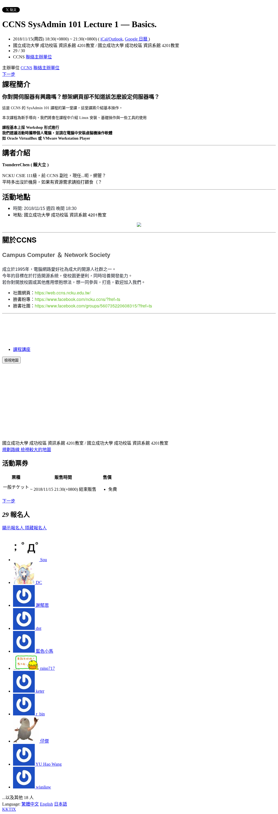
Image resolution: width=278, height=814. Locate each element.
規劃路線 (11, 449)
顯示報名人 (13, 528)
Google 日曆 (137, 39)
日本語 (60, 804)
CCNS (26, 67)
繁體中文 (30, 804)
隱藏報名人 (36, 528)
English (46, 804)
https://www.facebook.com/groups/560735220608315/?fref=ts (93, 306)
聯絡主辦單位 (39, 57)
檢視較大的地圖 (36, 449)
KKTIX (9, 809)
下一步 (8, 74)
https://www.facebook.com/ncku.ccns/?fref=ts (77, 299)
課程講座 (21, 349)
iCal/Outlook (111, 39)
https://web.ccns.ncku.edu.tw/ (63, 293)
